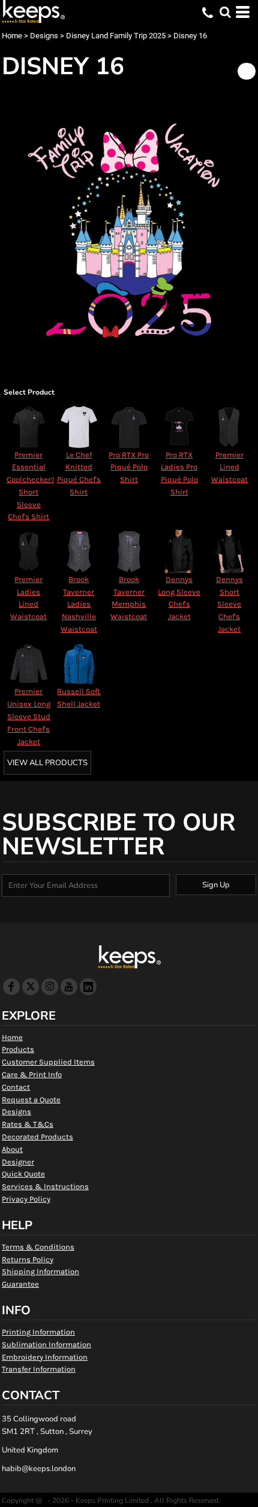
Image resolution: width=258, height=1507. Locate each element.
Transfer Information (39, 1369)
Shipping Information (40, 1271)
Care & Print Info (32, 1074)
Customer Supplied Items (48, 1061)
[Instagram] (49, 986)
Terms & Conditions (38, 1246)
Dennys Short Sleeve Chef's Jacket (229, 604)
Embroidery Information (45, 1357)
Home (12, 35)
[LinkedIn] (88, 986)
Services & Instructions (45, 1186)
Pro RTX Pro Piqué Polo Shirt (129, 467)
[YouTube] (69, 986)
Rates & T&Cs (27, 1124)
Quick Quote (23, 1173)
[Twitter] (30, 986)
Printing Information (38, 1331)
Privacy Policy (26, 1198)
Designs (44, 35)
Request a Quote (31, 1099)
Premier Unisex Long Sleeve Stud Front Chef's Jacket (28, 716)
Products (18, 1049)
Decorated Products (37, 1136)
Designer (18, 1161)
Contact (16, 1087)
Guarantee (20, 1283)
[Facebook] (11, 986)
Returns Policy (27, 1259)
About (12, 1149)
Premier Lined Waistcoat (229, 467)
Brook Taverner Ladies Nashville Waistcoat (79, 604)
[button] (225, 12)
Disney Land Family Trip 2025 (116, 35)
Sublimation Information (46, 1344)
